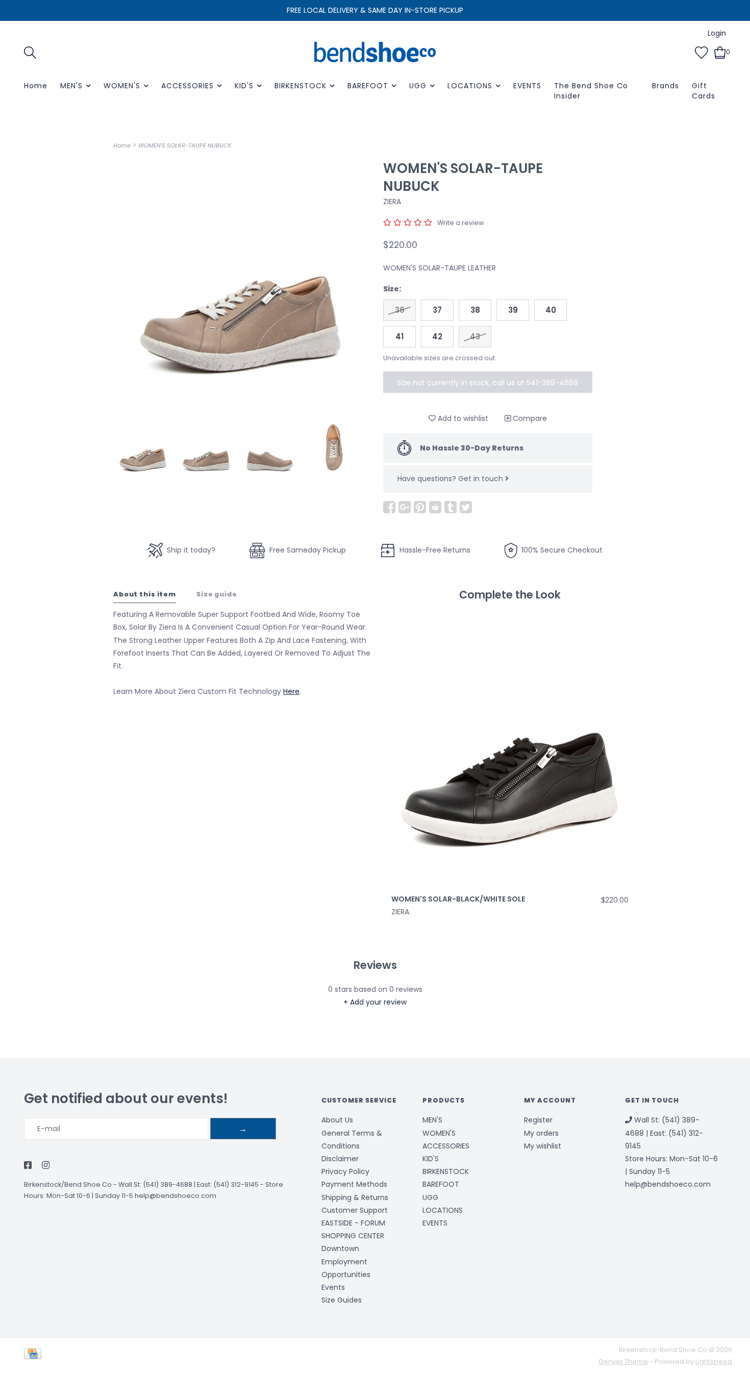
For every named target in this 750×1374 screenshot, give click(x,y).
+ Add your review (375, 1002)
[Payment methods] (34, 1355)
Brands (665, 86)
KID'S (244, 86)
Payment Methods (354, 1184)
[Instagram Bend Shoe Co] (45, 1166)
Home (35, 86)
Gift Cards (703, 91)
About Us (337, 1120)
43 (475, 336)
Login (717, 33)
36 (400, 310)
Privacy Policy (345, 1171)
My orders (541, 1133)
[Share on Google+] (404, 507)
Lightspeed (713, 1361)
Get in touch (481, 478)
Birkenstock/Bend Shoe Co (68, 1184)
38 (475, 310)
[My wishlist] (701, 51)
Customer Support (354, 1210)
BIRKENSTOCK (300, 86)
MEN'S (71, 86)
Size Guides (341, 1300)
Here (291, 691)
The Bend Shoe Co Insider (591, 91)
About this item (144, 594)
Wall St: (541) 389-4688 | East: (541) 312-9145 (188, 1184)
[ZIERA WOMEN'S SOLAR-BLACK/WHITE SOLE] (510, 752)
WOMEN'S (122, 86)
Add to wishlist (462, 418)
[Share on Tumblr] (450, 507)
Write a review (460, 222)
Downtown (340, 1248)
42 (437, 336)
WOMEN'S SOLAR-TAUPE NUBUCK (185, 145)
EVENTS (527, 86)
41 (399, 336)
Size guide (216, 594)
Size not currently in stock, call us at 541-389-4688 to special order (487, 385)
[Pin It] (420, 507)
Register (538, 1120)
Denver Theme (623, 1361)
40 (550, 310)
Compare (529, 418)
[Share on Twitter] (466, 507)
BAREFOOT (367, 86)
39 (513, 310)
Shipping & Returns (354, 1197)
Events (333, 1287)
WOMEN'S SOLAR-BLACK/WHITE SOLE (458, 899)
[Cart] (720, 51)
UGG (418, 86)
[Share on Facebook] (389, 507)
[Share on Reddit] (435, 507)
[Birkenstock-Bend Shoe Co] (375, 52)
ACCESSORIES (187, 86)
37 (437, 310)
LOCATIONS (469, 86)
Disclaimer (340, 1159)
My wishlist (542, 1146)
